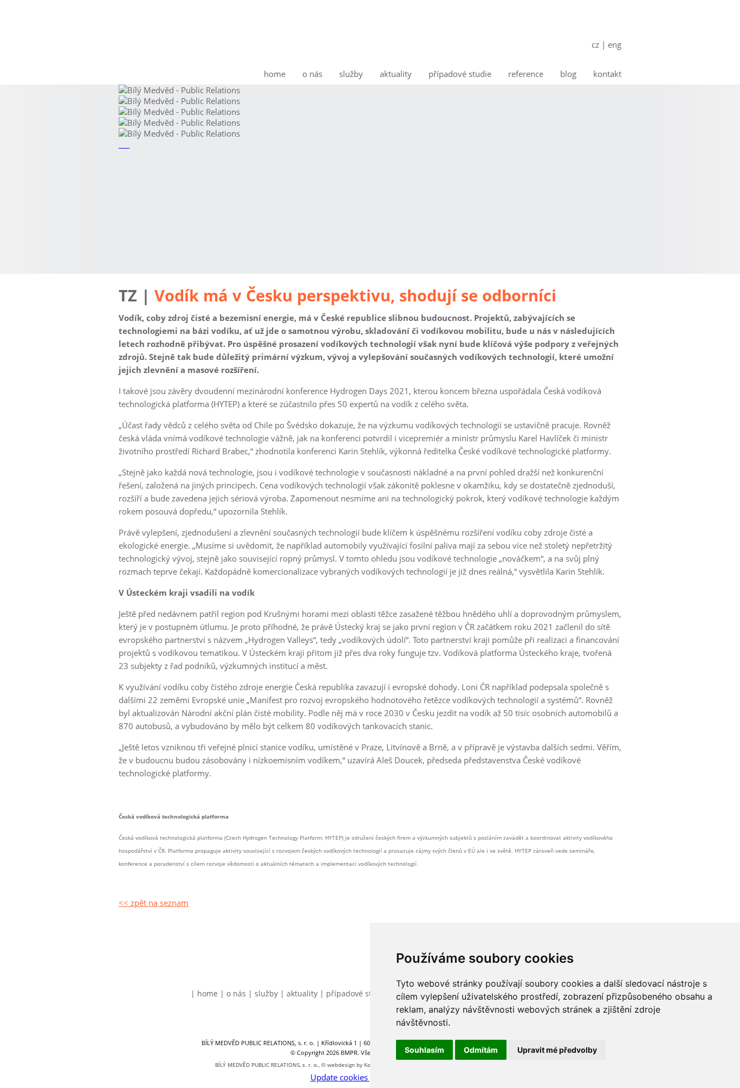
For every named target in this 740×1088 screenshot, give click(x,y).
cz (595, 44)
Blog (568, 73)
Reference (525, 73)
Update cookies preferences (362, 1077)
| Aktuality (298, 993)
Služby (351, 73)
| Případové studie (354, 993)
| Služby (263, 993)
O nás (312, 73)
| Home (204, 993)
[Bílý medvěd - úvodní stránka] (168, 42)
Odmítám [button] (481, 1049)
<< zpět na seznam (154, 902)
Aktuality (396, 73)
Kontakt (607, 73)
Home (274, 73)
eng (614, 44)
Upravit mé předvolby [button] (557, 1049)
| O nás (233, 993)
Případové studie (460, 73)
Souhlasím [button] (424, 1049)
